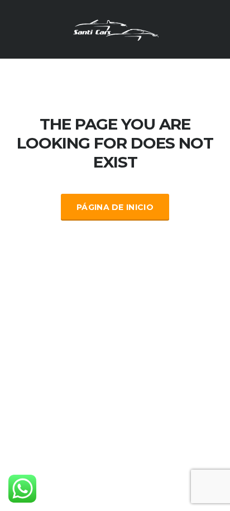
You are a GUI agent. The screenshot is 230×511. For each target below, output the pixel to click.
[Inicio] (115, 28)
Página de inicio (115, 207)
